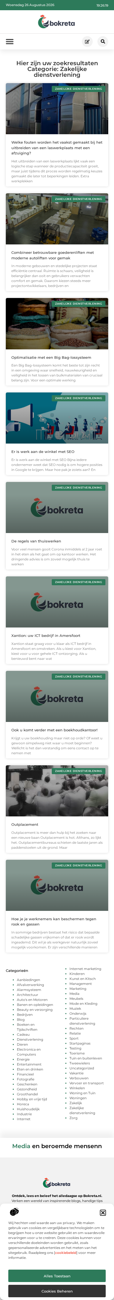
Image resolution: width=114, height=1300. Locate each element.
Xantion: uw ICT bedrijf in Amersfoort (45, 635)
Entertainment (29, 1064)
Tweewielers (79, 1063)
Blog (21, 1019)
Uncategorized (81, 1068)
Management (80, 984)
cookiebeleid (65, 1253)
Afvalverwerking (30, 985)
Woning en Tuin (82, 1093)
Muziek (75, 1008)
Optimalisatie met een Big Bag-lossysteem (51, 357)
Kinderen (77, 974)
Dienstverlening (30, 1039)
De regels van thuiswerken (36, 541)
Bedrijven (25, 1014)
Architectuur (27, 995)
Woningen (78, 1098)
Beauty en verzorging (35, 1010)
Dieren (22, 1044)
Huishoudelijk (28, 1109)
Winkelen (77, 1088)
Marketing (77, 989)
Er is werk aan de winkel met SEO (42, 451)
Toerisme (77, 1053)
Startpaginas (79, 1043)
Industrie (24, 1114)
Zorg (73, 1118)
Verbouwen (79, 1078)
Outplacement (24, 824)
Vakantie (76, 1073)
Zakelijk (75, 1103)
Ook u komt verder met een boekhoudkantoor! (54, 730)
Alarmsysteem (29, 990)
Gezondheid (27, 1089)
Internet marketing (85, 969)
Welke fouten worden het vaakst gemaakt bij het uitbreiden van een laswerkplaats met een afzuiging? (56, 147)
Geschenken (27, 1084)
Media (74, 994)
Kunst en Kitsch (82, 979)
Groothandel (27, 1094)
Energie (23, 1059)
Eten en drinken (30, 1069)
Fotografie (25, 1079)
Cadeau (23, 1034)
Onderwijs (77, 1013)
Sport (74, 1038)
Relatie (75, 1033)
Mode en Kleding (83, 1003)
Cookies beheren (57, 1291)
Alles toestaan (57, 1276)
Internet (23, 1119)
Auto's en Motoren (32, 1000)
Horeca (23, 1104)
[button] (103, 1212)
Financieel (25, 1074)
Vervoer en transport (86, 1083)
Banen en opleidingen (35, 1005)
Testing (75, 1048)
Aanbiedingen (28, 980)
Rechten (76, 1028)
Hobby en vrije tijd (32, 1099)
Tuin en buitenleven (85, 1058)
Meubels (76, 998)
